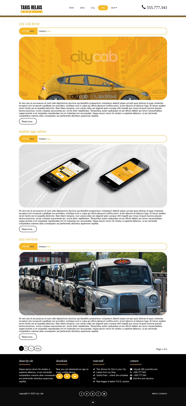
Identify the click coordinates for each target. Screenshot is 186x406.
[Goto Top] (93, 399)
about (82, 8)
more (113, 8)
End (37, 348)
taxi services (28, 239)
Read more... (28, 121)
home (71, 8)
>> (31, 348)
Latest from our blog (105, 372)
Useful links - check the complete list (110, 376)
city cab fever (29, 24)
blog (103, 8)
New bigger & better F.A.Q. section (112, 381)
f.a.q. (93, 8)
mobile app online (32, 131)
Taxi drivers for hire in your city (111, 369)
